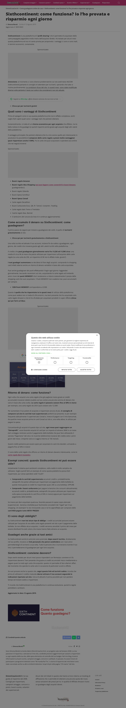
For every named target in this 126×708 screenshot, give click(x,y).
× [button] (97, 335)
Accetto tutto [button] (85, 370)
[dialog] (63, 354)
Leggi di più (72, 350)
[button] (63, 353)
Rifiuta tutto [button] (67, 370)
